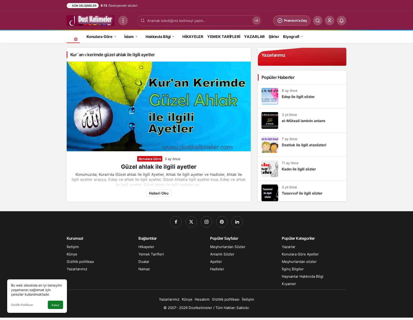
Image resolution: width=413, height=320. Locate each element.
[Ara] (317, 20)
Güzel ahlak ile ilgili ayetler (158, 166)
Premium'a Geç (295, 20)
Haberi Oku (158, 193)
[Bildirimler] (341, 20)
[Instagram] (206, 222)
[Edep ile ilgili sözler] (302, 96)
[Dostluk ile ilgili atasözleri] (302, 145)
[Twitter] (191, 222)
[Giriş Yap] (329, 20)
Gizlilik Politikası (22, 305)
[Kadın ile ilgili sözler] (302, 169)
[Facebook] (176, 222)
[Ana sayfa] (75, 38)
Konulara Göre (150, 159)
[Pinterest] (222, 222)
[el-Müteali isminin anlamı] (302, 120)
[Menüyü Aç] (123, 20)
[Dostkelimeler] (90, 20)
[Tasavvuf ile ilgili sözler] (302, 191)
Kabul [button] (55, 305)
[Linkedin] (237, 222)
